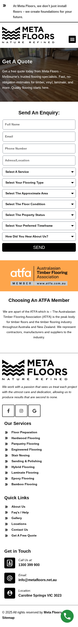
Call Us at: (25, 560)
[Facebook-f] (8, 411)
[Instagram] (21, 411)
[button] (72, 39)
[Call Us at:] (9, 563)
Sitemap (8, 617)
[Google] (34, 411)
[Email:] (9, 578)
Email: (22, 575)
